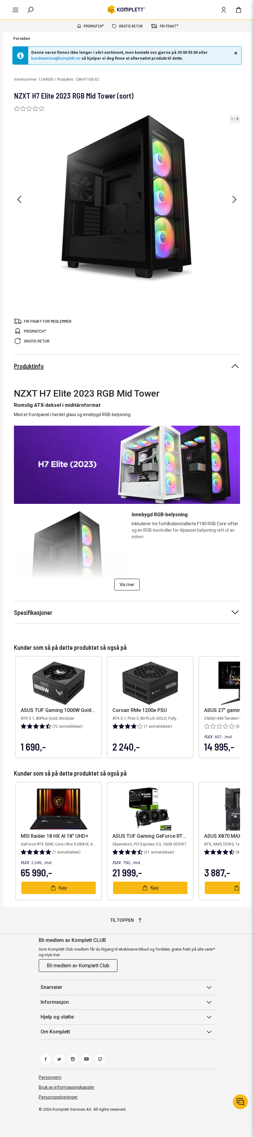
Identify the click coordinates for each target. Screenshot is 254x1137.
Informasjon (55, 1002)
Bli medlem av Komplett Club (78, 966)
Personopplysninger (58, 1097)
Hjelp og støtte (57, 1017)
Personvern (50, 1077)
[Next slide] (234, 199)
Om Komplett (55, 1032)
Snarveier (51, 987)
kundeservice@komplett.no (56, 58)
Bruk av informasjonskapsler (66, 1087)
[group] (127, 198)
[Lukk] (235, 53)
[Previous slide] (19, 199)
